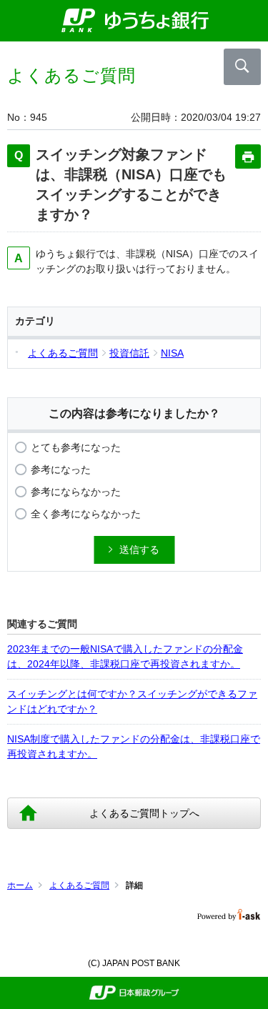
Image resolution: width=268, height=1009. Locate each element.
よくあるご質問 (79, 885)
